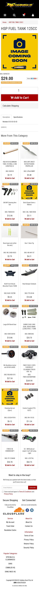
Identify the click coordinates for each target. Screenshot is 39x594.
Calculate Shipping (11, 106)
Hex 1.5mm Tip (29, 243)
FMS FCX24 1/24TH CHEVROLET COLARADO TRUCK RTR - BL (29, 368)
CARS (10, 564)
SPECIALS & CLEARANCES (10, 558)
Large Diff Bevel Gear (9, 324)
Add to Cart (21, 98)
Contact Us (28, 526)
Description (6, 117)
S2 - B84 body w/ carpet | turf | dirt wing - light (29, 451)
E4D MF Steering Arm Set (9, 204)
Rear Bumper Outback (29, 284)
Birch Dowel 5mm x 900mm (29, 204)
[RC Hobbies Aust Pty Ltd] (19, 6)
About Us (29, 522)
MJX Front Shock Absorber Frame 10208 (10, 285)
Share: (29, 78)
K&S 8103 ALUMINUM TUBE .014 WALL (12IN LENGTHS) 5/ (10, 164)
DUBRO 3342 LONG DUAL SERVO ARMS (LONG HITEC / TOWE (29, 326)
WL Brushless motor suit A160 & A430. (9, 366)
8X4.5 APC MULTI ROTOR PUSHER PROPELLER (29, 164)
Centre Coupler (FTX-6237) (29, 409)
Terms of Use (28, 536)
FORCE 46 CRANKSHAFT (9, 450)
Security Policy (29, 548)
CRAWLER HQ (10, 568)
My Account (10, 522)
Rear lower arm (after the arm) (9, 244)
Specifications (18, 117)
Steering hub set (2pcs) (10, 409)
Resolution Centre (10, 530)
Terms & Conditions (25, 492)
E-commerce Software (17, 585)
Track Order (10, 526)
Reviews (5, 122)
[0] (23, 15)
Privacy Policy (8, 494)
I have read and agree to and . (19, 493)
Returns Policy (29, 544)
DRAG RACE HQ (10, 572)
